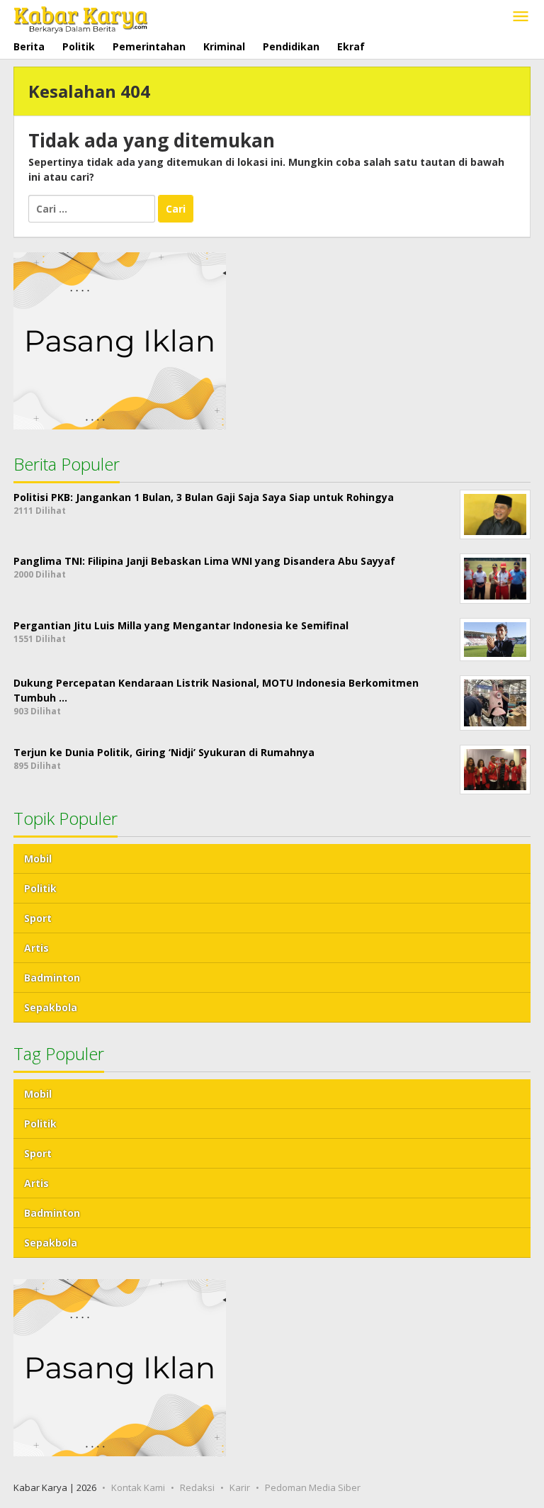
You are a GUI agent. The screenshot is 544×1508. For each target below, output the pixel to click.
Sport (38, 918)
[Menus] (521, 17)
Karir (240, 1487)
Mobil (38, 858)
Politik (40, 888)
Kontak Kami (138, 1487)
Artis (36, 948)
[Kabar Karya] (80, 16)
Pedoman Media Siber (313, 1487)
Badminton (52, 977)
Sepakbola (50, 1007)
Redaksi (197, 1487)
